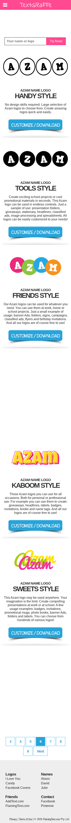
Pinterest (47, 805)
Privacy (13, 819)
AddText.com (15, 801)
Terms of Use (25, 819)
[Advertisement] (36, 20)
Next (40, 751)
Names (47, 774)
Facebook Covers (18, 787)
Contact (47, 797)
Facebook (48, 801)
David (45, 783)
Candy (10, 783)
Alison (45, 778)
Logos (11, 774)
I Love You (13, 778)
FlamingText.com (17, 805)
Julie (44, 787)
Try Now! (56, 41)
